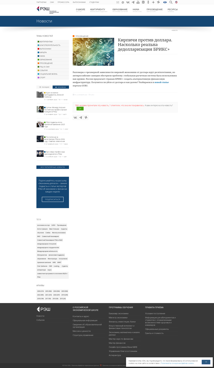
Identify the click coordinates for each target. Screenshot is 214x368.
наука (49, 270)
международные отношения (46, 244)
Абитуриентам (42, 255)
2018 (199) (40, 298)
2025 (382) (48, 291)
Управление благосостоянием (123, 351)
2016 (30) (55, 298)
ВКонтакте (128, 2)
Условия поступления (155, 313)
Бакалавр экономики (118, 313)
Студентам (94, 2)
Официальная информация (85, 320)
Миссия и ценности (82, 331)
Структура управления (83, 335)
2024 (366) (56, 291)
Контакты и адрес (81, 316)
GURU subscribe (117, 2)
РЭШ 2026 (66, 365)
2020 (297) (56, 295)
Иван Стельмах (54, 229)
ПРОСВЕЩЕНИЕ (81, 36)
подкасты (64, 229)
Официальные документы (157, 329)
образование (41, 259)
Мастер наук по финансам (121, 339)
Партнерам (41, 2)
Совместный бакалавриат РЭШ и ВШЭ (49, 240)
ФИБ (54, 262)
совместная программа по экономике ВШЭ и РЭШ (52, 275)
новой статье (162, 82)
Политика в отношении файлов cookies (114, 365)
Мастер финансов (117, 343)
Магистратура (52, 259)
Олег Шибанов (42, 266)
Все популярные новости (53, 167)
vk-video (143, 2)
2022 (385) (40, 295)
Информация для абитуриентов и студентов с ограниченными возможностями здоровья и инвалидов (160, 321)
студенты (65, 266)
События (40, 320)
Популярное (61, 87)
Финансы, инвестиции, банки (122, 322)
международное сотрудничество (48, 247)
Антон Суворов (42, 229)
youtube (138, 2)
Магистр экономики (59, 233)
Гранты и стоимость (154, 333)
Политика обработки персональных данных (85, 365)
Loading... (57, 266)
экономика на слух (43, 225)
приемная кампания (44, 262)
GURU (92, 95)
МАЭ (38, 236)
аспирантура (41, 270)
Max (122, 2)
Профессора (63, 2)
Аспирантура (115, 355)
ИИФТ (59, 262)
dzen (153, 2)
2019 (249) (64, 295)
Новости (44, 21)
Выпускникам (79, 2)
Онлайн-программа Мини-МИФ (123, 347)
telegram (133, 2)
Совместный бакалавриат (50, 236)
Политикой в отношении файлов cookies (177, 363)
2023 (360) (64, 291)
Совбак (48, 233)
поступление (63, 259)
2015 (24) (63, 298)
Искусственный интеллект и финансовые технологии (121, 327)
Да (80, 108)
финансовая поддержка (56, 255)
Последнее (45, 87)
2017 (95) (48, 298)
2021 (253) (48, 295)
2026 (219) (40, 291)
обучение (40, 233)
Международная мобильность (47, 251)
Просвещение (61, 225)
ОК (206, 362)
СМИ (52, 2)
